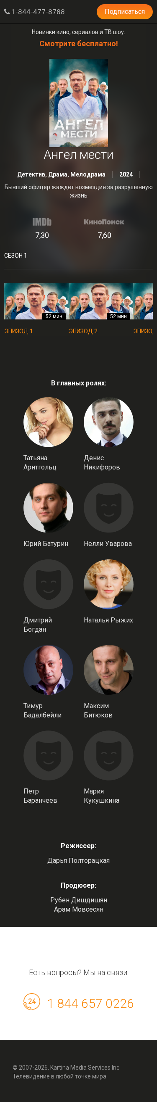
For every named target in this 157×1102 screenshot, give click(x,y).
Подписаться (125, 12)
